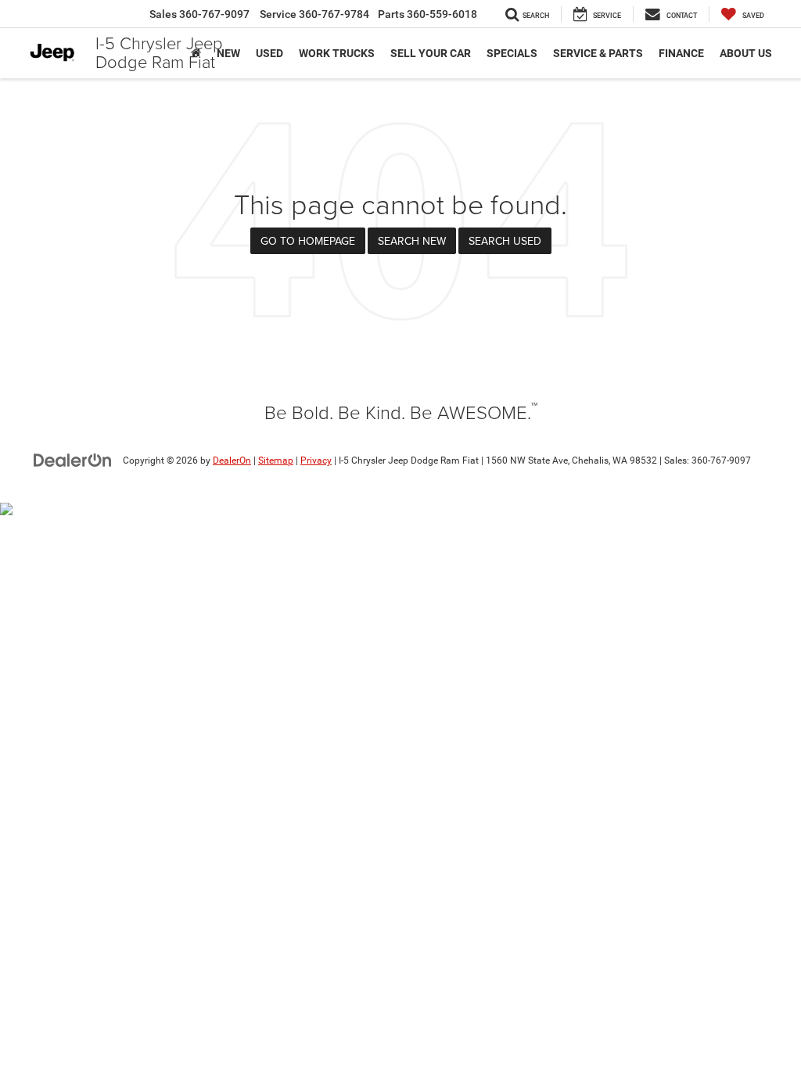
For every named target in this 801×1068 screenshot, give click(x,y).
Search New (412, 241)
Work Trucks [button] (337, 53)
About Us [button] (746, 53)
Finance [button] (681, 53)
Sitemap (275, 460)
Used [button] (269, 53)
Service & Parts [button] (598, 53)
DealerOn (232, 460)
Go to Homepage (307, 241)
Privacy (316, 460)
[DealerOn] (73, 459)
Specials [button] (512, 53)
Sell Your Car (430, 53)
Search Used (505, 241)
